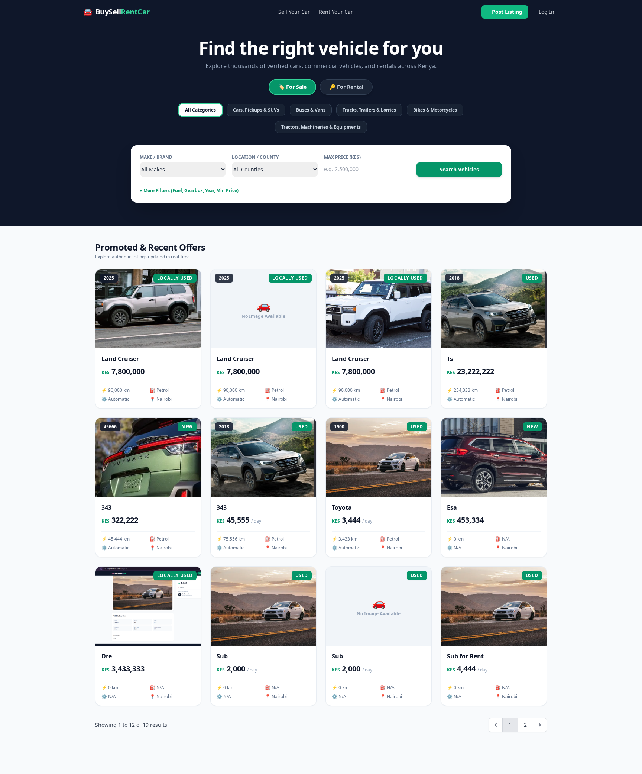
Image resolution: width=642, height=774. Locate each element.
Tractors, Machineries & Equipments (321, 127)
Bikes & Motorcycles (435, 110)
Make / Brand (156, 157)
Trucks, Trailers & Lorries (369, 110)
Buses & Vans (310, 110)
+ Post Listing (504, 11)
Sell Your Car (294, 11)
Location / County (255, 157)
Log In (546, 11)
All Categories (200, 110)
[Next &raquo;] (540, 725)
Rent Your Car (336, 11)
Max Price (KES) (342, 157)
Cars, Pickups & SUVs (256, 110)
